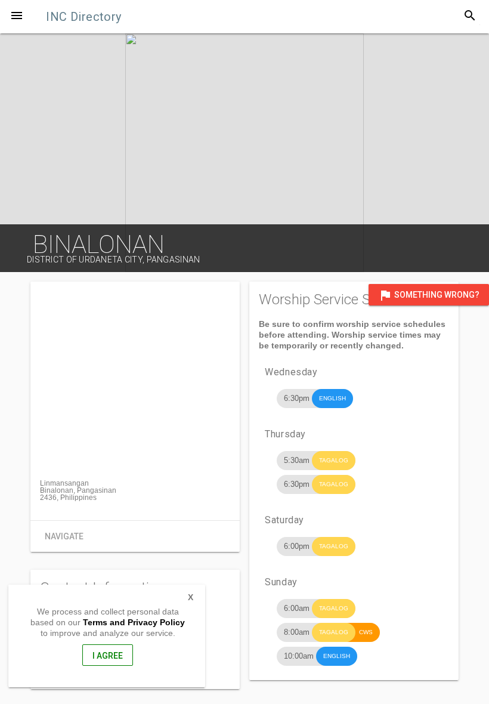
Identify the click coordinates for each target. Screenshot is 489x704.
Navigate (64, 536)
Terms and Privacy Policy (134, 622)
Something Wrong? (428, 295)
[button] (16, 16)
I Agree (107, 655)
